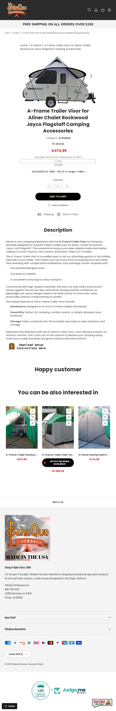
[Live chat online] (102, 703)
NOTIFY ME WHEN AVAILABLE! (59, 462)
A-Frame (16, 33)
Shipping (49, 214)
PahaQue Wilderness (19, 664)
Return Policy (70, 214)
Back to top (58, 502)
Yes (60, 161)
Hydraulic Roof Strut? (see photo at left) (58, 157)
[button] (102, 10)
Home (7, 33)
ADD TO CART (58, 196)
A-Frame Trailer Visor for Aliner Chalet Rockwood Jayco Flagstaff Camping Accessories (56, 33)
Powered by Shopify (35, 664)
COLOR (58, 165)
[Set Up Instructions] (28, 343)
